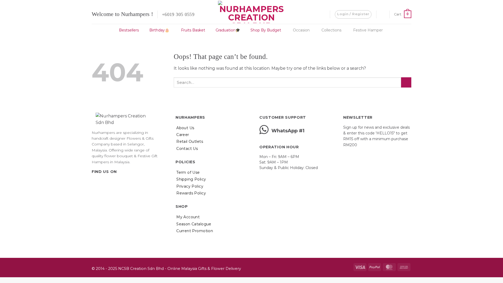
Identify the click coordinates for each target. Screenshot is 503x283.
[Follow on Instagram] (101, 182)
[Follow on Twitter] (108, 182)
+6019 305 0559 (178, 14)
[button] (353, 14)
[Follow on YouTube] (120, 182)
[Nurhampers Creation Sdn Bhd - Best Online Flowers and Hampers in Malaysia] (251, 12)
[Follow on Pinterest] (114, 182)
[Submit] (406, 82)
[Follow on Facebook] (95, 182)
